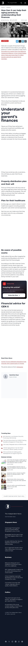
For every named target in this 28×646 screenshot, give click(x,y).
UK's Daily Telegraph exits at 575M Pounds (14, 444)
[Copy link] (25, 41)
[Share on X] (20, 41)
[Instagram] (12, 641)
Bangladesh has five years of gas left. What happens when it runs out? (14, 536)
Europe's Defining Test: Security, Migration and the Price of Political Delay (13, 542)
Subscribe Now (13, 295)
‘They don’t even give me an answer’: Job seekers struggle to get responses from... (13, 599)
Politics (7, 592)
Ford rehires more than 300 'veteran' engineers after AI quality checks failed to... (12, 584)
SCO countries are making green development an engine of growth (12, 452)
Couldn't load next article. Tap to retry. (14, 496)
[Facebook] (6, 641)
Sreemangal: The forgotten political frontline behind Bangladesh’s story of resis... (12, 529)
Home (3, 7)
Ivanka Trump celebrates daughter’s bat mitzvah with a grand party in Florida (13, 362)
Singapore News (11, 522)
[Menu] (25, 2)
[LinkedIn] (15, 641)
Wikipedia (20, 367)
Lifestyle (8, 7)
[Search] (21, 2)
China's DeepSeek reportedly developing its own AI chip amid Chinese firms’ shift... (13, 577)
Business (8, 557)
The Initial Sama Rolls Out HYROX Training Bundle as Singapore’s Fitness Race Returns (14, 441)
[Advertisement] (14, 75)
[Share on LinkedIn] (22, 41)
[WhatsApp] (19, 641)
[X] (9, 641)
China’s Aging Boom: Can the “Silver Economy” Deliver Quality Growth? (13, 448)
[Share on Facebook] (17, 41)
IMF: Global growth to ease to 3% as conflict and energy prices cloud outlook (14, 571)
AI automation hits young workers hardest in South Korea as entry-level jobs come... (13, 606)
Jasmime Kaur (5, 20)
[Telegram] (22, 641)
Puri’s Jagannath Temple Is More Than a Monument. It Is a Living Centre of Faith (14, 549)
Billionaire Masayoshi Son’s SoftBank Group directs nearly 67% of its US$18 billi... (13, 564)
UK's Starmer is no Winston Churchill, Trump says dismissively (13, 437)
